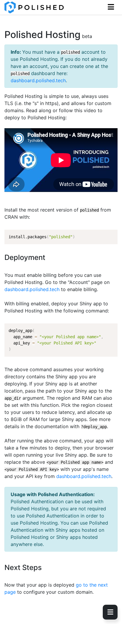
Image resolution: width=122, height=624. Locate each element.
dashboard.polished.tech (38, 80)
